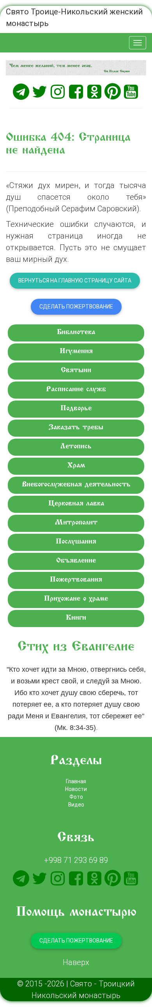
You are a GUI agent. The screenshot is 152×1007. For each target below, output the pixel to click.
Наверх (76, 962)
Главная (76, 781)
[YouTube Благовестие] (131, 91)
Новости (76, 789)
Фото (76, 796)
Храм (76, 465)
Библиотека (76, 332)
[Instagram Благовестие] (57, 91)
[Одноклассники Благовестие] (94, 91)
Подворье (76, 408)
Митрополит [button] (76, 522)
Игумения (76, 351)
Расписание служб (76, 389)
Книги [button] (76, 618)
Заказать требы (76, 427)
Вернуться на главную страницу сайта (74, 280)
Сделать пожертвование (76, 306)
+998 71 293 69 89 (76, 860)
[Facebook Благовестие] (76, 91)
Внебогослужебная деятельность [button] (76, 484)
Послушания (76, 541)
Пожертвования (76, 580)
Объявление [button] (76, 560)
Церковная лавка (76, 503)
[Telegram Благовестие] (21, 91)
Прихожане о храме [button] (76, 599)
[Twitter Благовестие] (39, 91)
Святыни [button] (76, 370)
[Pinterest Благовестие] (112, 91)
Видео (76, 804)
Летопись (76, 446)
